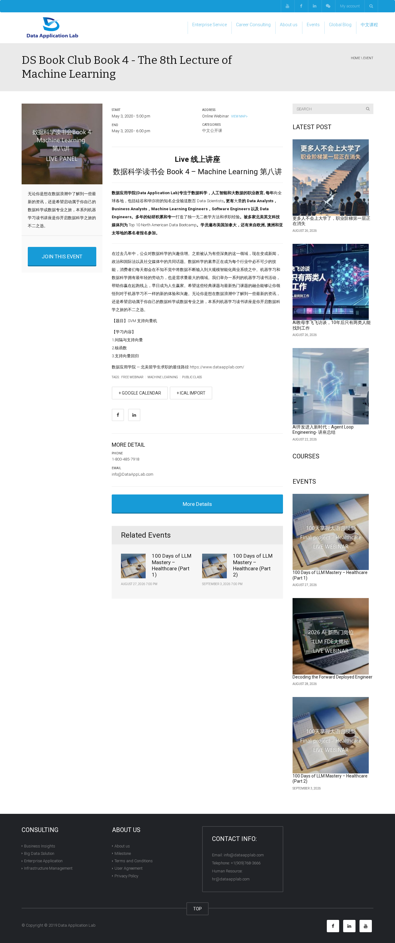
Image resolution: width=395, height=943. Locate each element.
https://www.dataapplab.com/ (217, 367)
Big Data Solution (39, 853)
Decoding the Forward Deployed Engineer (332, 676)
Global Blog (340, 24)
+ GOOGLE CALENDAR (139, 393)
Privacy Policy (126, 875)
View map (238, 116)
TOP (197, 908)
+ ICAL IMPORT (191, 393)
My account (350, 6)
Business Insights (39, 845)
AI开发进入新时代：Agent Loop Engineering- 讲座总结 (323, 429)
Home (355, 58)
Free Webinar (132, 377)
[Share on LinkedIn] (134, 415)
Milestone (122, 853)
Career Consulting (253, 24)
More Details (197, 504)
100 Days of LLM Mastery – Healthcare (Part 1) (171, 565)
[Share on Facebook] (118, 415)
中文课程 (369, 24)
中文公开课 (212, 130)
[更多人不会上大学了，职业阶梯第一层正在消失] (331, 177)
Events (313, 24)
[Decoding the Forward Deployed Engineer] (331, 636)
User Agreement (128, 868)
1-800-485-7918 (125, 459)
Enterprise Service (209, 24)
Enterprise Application (43, 861)
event (368, 58)
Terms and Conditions (133, 861)
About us (288, 24)
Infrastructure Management (48, 868)
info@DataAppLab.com (132, 474)
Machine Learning (163, 377)
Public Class (192, 377)
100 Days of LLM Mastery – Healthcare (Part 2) (252, 565)
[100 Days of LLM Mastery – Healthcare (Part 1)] (331, 532)
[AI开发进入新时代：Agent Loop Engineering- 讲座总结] (331, 386)
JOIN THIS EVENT (62, 256)
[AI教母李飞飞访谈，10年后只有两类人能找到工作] (331, 282)
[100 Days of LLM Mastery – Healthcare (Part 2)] (331, 735)
